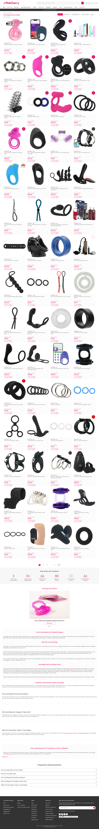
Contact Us (5, 756)
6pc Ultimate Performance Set (81, 260)
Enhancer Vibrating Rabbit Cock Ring (36, 476)
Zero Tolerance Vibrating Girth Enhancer (83, 188)
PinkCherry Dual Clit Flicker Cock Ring (13, 44)
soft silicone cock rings (72, 733)
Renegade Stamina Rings (33, 116)
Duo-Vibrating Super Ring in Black (82, 368)
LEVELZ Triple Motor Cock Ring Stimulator (81, 513)
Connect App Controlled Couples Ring (60, 368)
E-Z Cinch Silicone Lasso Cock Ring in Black (13, 225)
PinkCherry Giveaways (51, 815)
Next (59, 565)
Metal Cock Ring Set (55, 404)
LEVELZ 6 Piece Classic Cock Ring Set (36, 404)
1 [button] (47, 626)
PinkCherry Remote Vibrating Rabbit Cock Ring (60, 81)
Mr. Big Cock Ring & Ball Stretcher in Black (12, 513)
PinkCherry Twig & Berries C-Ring (82, 80)
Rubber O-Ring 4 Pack (9, 548)
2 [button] (49, 626)
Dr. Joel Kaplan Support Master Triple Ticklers (36, 513)
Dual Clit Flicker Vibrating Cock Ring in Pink (13, 153)
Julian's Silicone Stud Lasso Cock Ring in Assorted (37, 225)
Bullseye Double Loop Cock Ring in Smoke (82, 297)
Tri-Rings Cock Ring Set (79, 116)
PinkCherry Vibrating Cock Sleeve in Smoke (12, 117)
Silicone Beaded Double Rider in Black (13, 296)
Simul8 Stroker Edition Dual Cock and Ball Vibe (36, 333)
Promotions (34, 805)
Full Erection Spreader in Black (11, 440)
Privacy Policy (48, 811)
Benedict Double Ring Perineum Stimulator (58, 45)
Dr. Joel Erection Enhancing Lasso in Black (12, 333)
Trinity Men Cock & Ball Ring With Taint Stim (60, 549)
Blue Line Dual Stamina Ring (80, 440)
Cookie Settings (49, 813)
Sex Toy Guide (21, 805)
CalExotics (34, 813)
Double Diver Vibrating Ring (57, 116)
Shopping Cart (7, 809)
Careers (47, 805)
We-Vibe (33, 817)
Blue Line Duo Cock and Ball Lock (82, 152)
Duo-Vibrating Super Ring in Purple (59, 512)
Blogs (18, 803)
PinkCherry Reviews (50, 807)
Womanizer (34, 815)
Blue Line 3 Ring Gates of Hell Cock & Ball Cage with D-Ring (60, 477)
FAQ (4, 803)
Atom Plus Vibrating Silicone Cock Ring (37, 188)
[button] (10, 7)
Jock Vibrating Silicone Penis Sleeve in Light (37, 549)
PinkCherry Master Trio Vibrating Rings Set (60, 153)
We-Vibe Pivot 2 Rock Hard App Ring (36, 44)
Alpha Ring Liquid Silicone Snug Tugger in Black (13, 405)
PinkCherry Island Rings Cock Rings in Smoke (13, 81)
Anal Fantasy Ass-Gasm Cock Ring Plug (13, 368)
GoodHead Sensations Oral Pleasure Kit (83, 224)
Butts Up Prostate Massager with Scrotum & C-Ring (35, 369)
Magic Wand (34, 819)
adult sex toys (9, 754)
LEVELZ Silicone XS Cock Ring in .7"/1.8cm (81, 549)
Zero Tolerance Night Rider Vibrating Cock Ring (36, 153)
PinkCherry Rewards (8, 807)
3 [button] (51, 626)
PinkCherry (34, 809)
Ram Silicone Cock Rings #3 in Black (36, 296)
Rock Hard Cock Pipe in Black (34, 260)
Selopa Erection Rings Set (57, 440)
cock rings (70, 668)
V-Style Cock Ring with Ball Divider (12, 476)
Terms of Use (48, 809)
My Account (6, 805)
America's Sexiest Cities (23, 807)
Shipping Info (6, 811)
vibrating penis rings (84, 733)
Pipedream (34, 811)
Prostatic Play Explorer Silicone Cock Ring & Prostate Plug (59, 225)
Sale (32, 803)
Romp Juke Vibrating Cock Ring (11, 188)
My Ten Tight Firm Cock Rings (11, 260)
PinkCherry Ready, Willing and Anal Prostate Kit (59, 189)
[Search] (82, 3)
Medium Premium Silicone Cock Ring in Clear (60, 333)
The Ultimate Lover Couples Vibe (35, 440)
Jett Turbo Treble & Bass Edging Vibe (83, 476)
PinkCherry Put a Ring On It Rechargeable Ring (37, 81)
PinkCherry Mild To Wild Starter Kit (82, 44)
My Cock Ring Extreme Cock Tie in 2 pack (60, 296)
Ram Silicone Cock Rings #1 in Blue (82, 404)
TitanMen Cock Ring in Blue (57, 260)
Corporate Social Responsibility (49, 818)
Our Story (47, 803)
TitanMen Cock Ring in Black (80, 332)
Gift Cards (34, 807)
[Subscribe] (94, 807)
